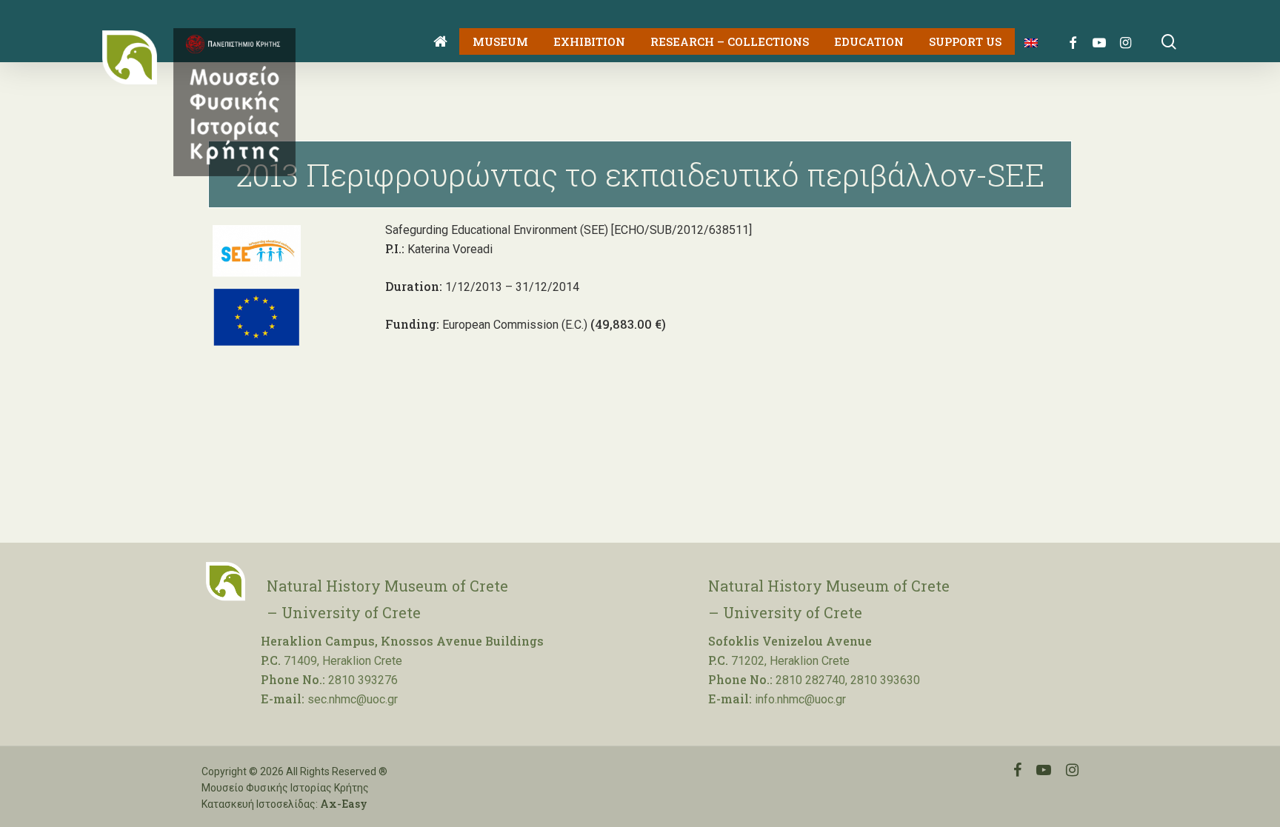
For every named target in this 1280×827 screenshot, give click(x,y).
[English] (1025, 42)
